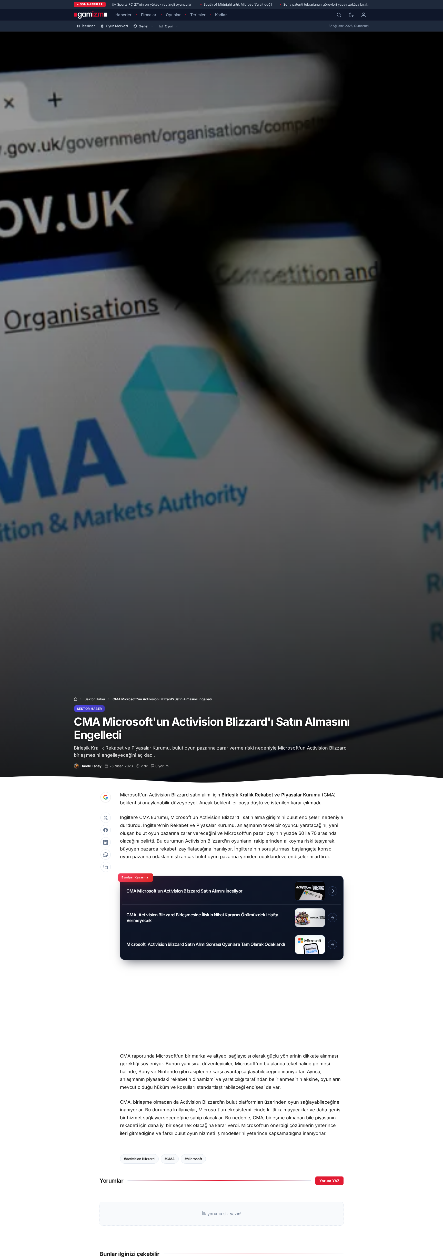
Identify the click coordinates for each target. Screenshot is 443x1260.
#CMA (170, 1159)
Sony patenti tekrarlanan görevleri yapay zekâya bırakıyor (328, 4)
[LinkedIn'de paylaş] (105, 842)
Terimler (198, 14)
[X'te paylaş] (105, 818)
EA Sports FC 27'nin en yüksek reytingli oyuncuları (152, 4)
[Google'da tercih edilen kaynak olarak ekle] (105, 797)
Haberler (123, 14)
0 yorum (161, 766)
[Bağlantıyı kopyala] (105, 867)
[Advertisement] (232, 1008)
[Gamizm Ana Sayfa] (90, 15)
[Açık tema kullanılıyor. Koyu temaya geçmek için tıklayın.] (351, 15)
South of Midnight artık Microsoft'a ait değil (238, 4)
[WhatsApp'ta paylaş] (105, 854)
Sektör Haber (95, 699)
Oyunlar (173, 14)
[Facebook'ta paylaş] (105, 830)
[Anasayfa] (75, 699)
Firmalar (148, 14)
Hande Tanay (91, 766)
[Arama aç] (339, 15)
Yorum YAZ (329, 1181)
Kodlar (221, 14)
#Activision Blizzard (139, 1159)
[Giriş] (363, 15)
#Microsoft (193, 1159)
